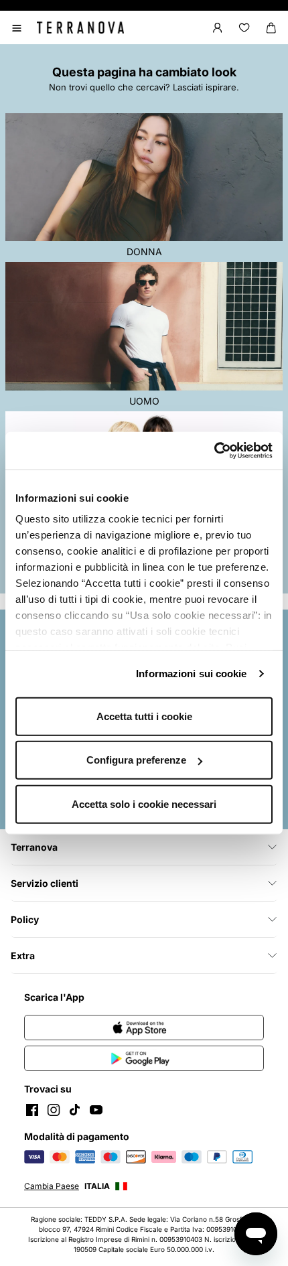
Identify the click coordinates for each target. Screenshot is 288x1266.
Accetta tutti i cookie (144, 715)
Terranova (34, 847)
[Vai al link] (144, 1027)
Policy (25, 919)
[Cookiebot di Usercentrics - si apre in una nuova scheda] (214, 451)
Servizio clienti (44, 883)
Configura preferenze (136, 760)
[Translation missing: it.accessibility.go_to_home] (80, 27)
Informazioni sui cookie (191, 673)
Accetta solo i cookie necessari (144, 803)
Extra (23, 955)
